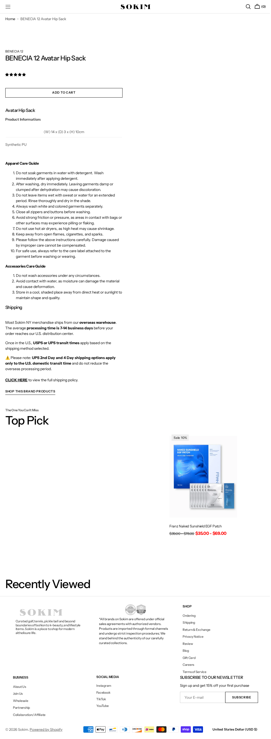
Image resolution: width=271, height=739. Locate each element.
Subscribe (237, 697)
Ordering (186, 616)
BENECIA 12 (14, 51)
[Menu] (8, 6)
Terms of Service (192, 672)
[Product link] (200, 485)
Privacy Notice (190, 637)
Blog (183, 651)
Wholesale (20, 701)
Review (185, 644)
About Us (19, 687)
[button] (244, 6)
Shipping (186, 622)
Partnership (21, 708)
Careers (186, 665)
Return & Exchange (194, 630)
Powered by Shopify (46, 729)
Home (10, 19)
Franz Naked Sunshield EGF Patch (193, 525)
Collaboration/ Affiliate (29, 715)
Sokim (23, 729)
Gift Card (186, 658)
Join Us (17, 694)
